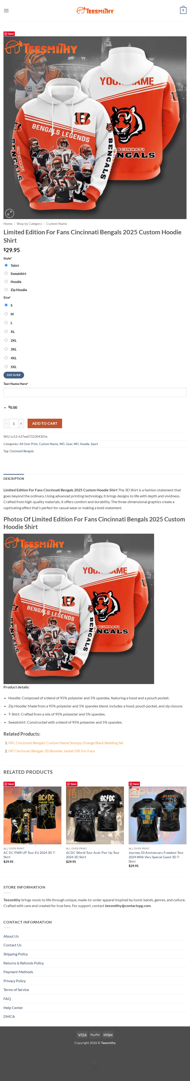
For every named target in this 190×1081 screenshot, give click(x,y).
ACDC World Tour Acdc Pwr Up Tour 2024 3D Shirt (93, 855)
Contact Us (12, 945)
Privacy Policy (14, 981)
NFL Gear (66, 444)
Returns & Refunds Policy (23, 963)
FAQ (7, 998)
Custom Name (56, 224)
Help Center (13, 1007)
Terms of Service (16, 989)
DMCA (9, 1016)
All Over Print (28, 444)
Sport (94, 444)
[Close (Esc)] (44, 1053)
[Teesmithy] (95, 10)
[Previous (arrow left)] (4, 1072)
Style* (7, 258)
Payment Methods (18, 971)
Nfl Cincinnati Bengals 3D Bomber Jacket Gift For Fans (51, 751)
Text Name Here (15, 384)
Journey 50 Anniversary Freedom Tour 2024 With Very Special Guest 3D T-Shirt (156, 857)
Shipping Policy (15, 954)
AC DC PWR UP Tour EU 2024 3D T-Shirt (29, 855)
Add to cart (45, 423)
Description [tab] (13, 478)
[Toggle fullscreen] (17, 1053)
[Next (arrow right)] (17, 1072)
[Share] (31, 1053)
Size (7, 297)
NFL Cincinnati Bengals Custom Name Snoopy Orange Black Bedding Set (66, 742)
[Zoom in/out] (4, 1053)
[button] (6, 10)
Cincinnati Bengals (22, 451)
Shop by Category (29, 224)
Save (11, 33)
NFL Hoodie (81, 444)
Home (7, 224)
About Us (11, 936)
